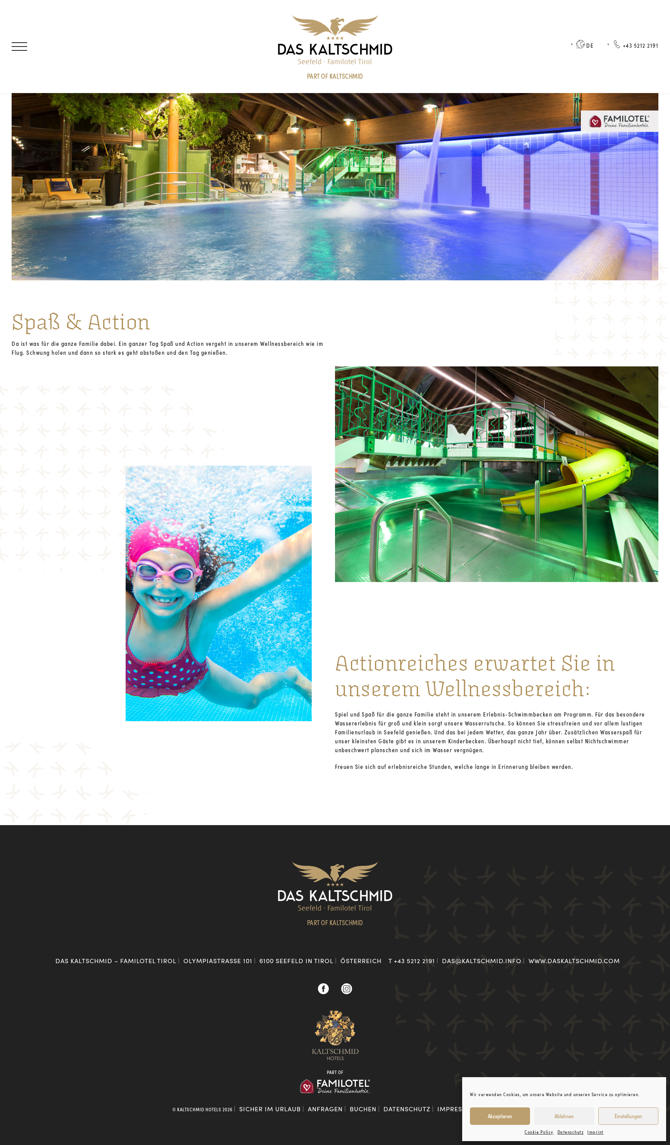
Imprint (595, 1132)
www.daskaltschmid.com (574, 961)
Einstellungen (628, 1116)
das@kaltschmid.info (481, 961)
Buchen (124, 46)
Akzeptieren (500, 1116)
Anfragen (66, 46)
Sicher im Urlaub (270, 1109)
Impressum (457, 1109)
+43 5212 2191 (414, 961)
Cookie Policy (539, 1132)
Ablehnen (564, 1116)
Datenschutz (571, 1132)
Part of (335, 1072)
